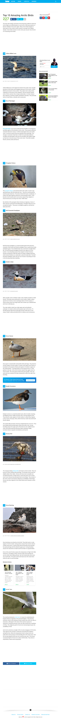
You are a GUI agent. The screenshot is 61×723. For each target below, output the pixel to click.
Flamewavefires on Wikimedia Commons (17, 535)
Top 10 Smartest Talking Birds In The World (52, 75)
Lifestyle (26, 1)
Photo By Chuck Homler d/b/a (9, 464)
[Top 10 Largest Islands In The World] (30, 567)
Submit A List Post (36, 714)
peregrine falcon (9, 190)
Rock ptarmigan (7, 128)
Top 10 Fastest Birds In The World (52, 89)
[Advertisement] (30, 8)
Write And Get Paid (45, 714)
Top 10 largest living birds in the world (52, 82)
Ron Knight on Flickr (14, 291)
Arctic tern (17, 617)
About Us (13, 714)
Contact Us (27, 714)
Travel (19, 1)
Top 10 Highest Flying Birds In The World (19, 573)
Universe (34, 1)
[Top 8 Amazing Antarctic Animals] (9, 567)
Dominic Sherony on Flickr (15, 239)
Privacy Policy (20, 714)
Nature (13, 1)
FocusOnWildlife (18, 464)
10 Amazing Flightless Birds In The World (53, 96)
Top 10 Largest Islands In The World (30, 573)
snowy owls (15, 470)
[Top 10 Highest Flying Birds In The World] (19, 567)
